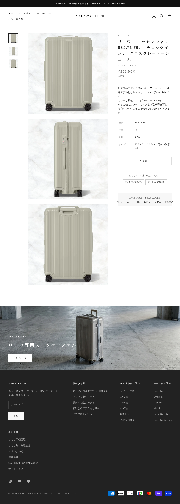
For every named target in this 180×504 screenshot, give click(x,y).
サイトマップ (15, 469)
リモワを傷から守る (84, 396)
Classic (157, 402)
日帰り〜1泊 (127, 391)
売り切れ (144, 161)
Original (158, 396)
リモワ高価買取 (17, 439)
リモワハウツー (43, 13)
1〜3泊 (124, 396)
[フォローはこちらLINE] (28, 481)
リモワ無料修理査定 (19, 445)
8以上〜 (124, 414)
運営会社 (13, 457)
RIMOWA (123, 35)
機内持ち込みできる (84, 402)
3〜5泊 (124, 402)
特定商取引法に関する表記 (23, 463)
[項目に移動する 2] (13, 51)
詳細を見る (20, 358)
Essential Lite (161, 414)
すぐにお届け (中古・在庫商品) (90, 391)
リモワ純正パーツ (82, 414)
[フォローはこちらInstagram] (10, 481)
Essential (159, 391)
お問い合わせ (15, 18)
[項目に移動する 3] (13, 64)
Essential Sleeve (163, 420)
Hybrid (157, 408)
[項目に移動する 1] (13, 38)
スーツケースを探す (19, 13)
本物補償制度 (158, 182)
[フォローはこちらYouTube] (19, 481)
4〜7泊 (124, 408)
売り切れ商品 (127, 420)
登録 (16, 416)
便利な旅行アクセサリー (86, 408)
